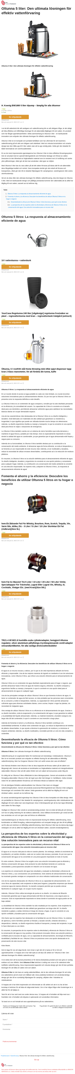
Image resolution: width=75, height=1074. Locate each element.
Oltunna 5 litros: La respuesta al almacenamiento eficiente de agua (29, 193)
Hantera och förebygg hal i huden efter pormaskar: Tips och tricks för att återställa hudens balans (19, 1006)
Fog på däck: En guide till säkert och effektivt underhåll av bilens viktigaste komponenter (56, 1006)
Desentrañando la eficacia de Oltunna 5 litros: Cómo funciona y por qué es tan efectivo (39, 202)
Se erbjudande (15, 117)
